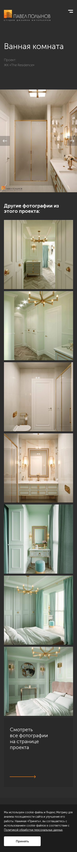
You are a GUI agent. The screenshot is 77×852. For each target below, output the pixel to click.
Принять (22, 841)
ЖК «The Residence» (19, 65)
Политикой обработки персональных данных (33, 830)
